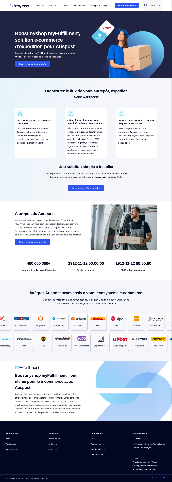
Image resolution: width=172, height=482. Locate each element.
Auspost (19, 220)
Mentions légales (98, 449)
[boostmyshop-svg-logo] (19, 5)
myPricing (52, 444)
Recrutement (12, 449)
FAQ (92, 438)
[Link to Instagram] (160, 478)
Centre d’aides (97, 454)
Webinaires (11, 444)
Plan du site (96, 444)
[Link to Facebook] (152, 478)
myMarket (52, 449)
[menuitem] (40, 5)
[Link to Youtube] (164, 478)
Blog (8, 438)
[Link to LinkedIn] (156, 478)
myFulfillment (54, 438)
